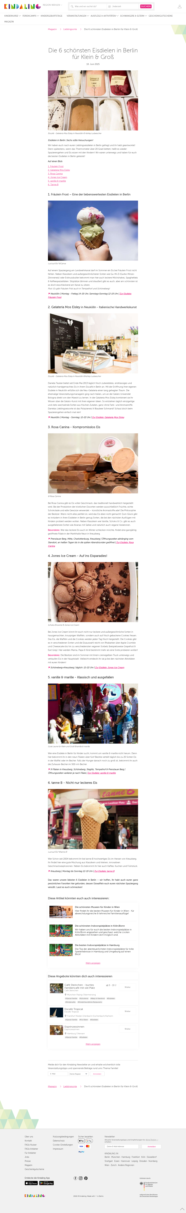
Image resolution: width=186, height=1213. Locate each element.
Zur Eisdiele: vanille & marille (102, 773)
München (115, 1157)
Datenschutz (59, 1141)
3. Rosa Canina (55, 174)
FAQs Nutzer (31, 1145)
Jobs (27, 1157)
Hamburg (125, 1157)
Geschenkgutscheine (161, 16)
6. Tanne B (53, 184)
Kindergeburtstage (51, 16)
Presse (28, 1161)
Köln (143, 1157)
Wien (107, 1165)
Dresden (143, 1161)
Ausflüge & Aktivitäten (103, 16)
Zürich (114, 1165)
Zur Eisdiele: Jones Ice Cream (109, 667)
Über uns (29, 1137)
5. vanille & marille (57, 181)
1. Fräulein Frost (56, 166)
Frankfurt (136, 1157)
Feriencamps (29, 16)
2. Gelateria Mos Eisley (59, 170)
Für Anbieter (30, 1153)
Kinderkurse (11, 16)
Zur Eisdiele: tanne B (104, 871)
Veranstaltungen (76, 16)
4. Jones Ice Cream (57, 177)
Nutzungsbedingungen (63, 1137)
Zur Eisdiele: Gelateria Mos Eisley (108, 417)
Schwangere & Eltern (132, 16)
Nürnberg (153, 1161)
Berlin (107, 1157)
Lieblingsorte (70, 29)
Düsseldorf (152, 1157)
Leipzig (135, 1161)
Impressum (58, 1149)
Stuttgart (109, 1161)
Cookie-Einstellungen (63, 1145)
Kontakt (28, 1141)
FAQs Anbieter (31, 1149)
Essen (116, 1161)
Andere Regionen (126, 1165)
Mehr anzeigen (93, 963)
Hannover (125, 1161)
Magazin (9, 22)
